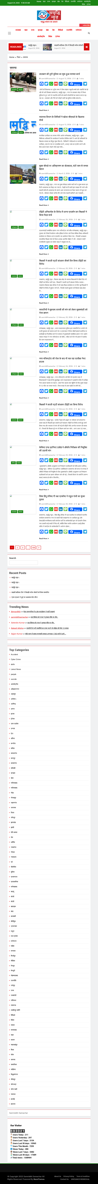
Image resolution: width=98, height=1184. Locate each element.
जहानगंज (14, 803)
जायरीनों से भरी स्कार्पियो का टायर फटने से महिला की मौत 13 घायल (47, 628)
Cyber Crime (16, 659)
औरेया (13, 738)
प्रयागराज (14, 877)
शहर (44, 1)
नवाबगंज (14, 181)
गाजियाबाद (14, 783)
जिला (12, 813)
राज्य (48, 1)
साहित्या (13, 1069)
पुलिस (12, 872)
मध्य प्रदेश (14, 936)
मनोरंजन (79, 1)
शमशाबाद (14, 1030)
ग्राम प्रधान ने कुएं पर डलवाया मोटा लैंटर (24, 597)
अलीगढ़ (13, 704)
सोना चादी (14, 1089)
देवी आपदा (14, 832)
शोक (12, 1055)
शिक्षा (12, 1050)
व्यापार (13, 1025)
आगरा (13, 709)
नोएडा (13, 852)
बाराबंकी (13, 916)
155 (33, 548)
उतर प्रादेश (14, 724)
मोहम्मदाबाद (14, 975)
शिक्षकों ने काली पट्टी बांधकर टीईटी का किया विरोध (61, 404)
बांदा (12, 911)
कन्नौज (13, 743)
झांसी (12, 827)
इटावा (12, 714)
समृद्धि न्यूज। (24, 45)
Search (12, 558)
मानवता (13, 951)
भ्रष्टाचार (14, 926)
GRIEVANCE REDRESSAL (80, 1179)
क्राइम (54, 1)
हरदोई (13, 1099)
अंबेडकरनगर (15, 689)
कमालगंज (14, 420)
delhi (13, 664)
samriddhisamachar (48, 78)
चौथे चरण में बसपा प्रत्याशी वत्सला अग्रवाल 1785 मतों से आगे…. (45, 634)
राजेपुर (13, 985)
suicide (14, 679)
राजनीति (73, 1)
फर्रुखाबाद (14, 132)
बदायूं (12, 892)
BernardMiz (16, 611)
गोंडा (12, 793)
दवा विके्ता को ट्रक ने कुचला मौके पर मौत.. (44, 617)
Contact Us (64, 1179)
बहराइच (13, 906)
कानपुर (13, 758)
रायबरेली (13, 995)
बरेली (12, 897)
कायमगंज (14, 89)
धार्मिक (13, 842)
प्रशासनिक (14, 882)
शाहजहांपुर (14, 1045)
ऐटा (12, 733)
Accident (14, 654)
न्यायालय (13, 857)
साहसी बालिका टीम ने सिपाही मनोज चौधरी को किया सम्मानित (66, 45)
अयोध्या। (14, 699)
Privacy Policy (68, 1176)
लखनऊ (13, 1005)
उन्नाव (13, 728)
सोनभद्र (13, 1084)
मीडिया (13, 961)
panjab (13, 674)
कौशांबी (13, 768)
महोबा (12, 946)
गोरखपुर (13, 798)
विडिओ (67, 1)
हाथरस (13, 1104)
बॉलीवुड (13, 921)
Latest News (16, 669)
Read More (43, 110)
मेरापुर (13, 966)
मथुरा (12, 931)
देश (62, 1)
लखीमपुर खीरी (15, 1010)
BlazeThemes (39, 1179)
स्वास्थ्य (13, 1094)
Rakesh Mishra (17, 628)
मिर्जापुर (13, 956)
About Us (57, 1176)
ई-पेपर (89, 4)
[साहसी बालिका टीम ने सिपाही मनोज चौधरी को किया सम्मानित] (39, 48)
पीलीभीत (13, 867)
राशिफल (13, 1000)
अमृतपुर (13, 694)
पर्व (12, 862)
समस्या (20, 89)
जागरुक (13, 808)
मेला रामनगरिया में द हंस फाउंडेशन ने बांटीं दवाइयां (39, 612)
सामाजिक (14, 1064)
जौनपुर (13, 817)
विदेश (83, 4)
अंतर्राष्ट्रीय (87, 1)
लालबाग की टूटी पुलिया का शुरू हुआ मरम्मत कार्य (59, 74)
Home (39, 1)
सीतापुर (13, 1079)
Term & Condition (83, 1176)
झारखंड (13, 822)
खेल (58, 1)
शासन (13, 1040)
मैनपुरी (13, 971)
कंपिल (13, 463)
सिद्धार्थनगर (14, 1074)
